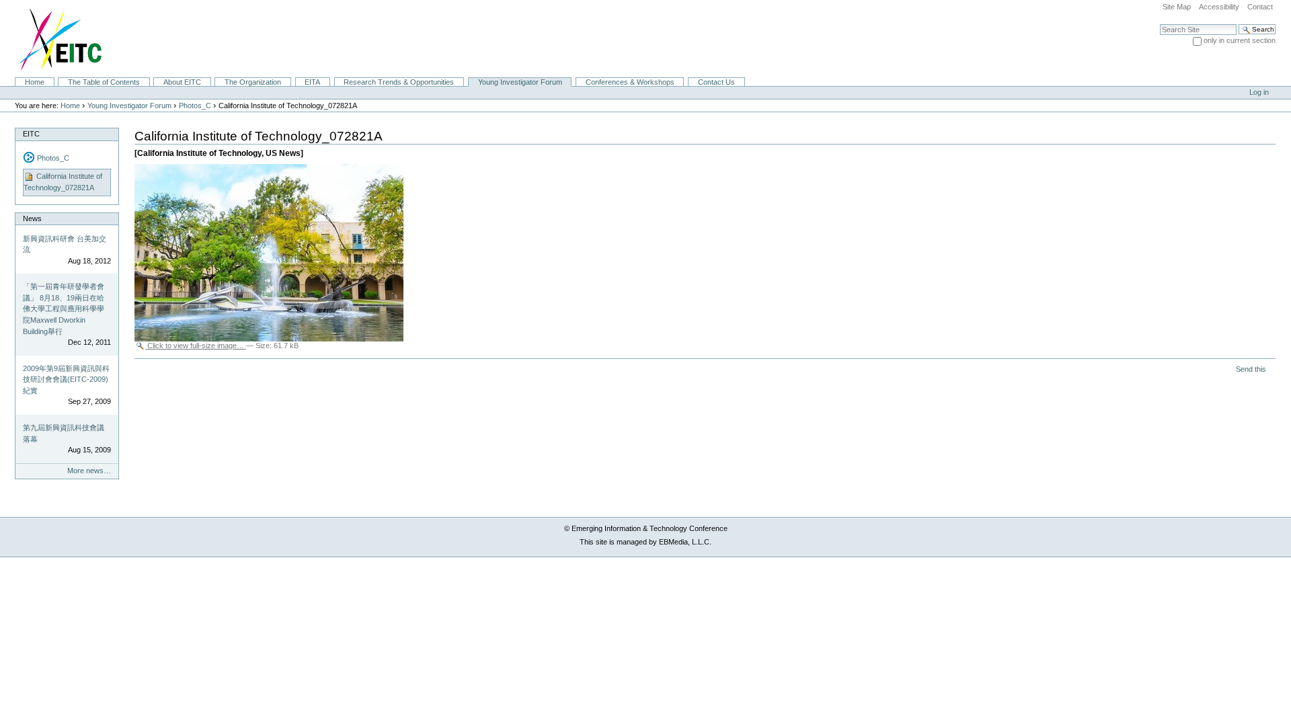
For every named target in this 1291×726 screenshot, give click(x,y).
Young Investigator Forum (520, 82)
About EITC (182, 82)
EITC (31, 134)
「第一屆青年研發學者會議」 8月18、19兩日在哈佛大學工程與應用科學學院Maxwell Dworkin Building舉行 (63, 308)
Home (34, 82)
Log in (1259, 92)
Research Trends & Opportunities (399, 82)
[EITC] (55, 38)
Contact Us (716, 82)
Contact (1260, 7)
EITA (312, 82)
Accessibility (1219, 7)
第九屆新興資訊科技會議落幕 (63, 433)
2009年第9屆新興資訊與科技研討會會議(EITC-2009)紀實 (66, 379)
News (32, 218)
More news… (89, 471)
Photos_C (195, 106)
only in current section (1240, 40)
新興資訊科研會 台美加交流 (64, 244)
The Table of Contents (104, 82)
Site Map (1177, 7)
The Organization (253, 82)
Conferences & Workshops (630, 82)
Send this (1251, 369)
